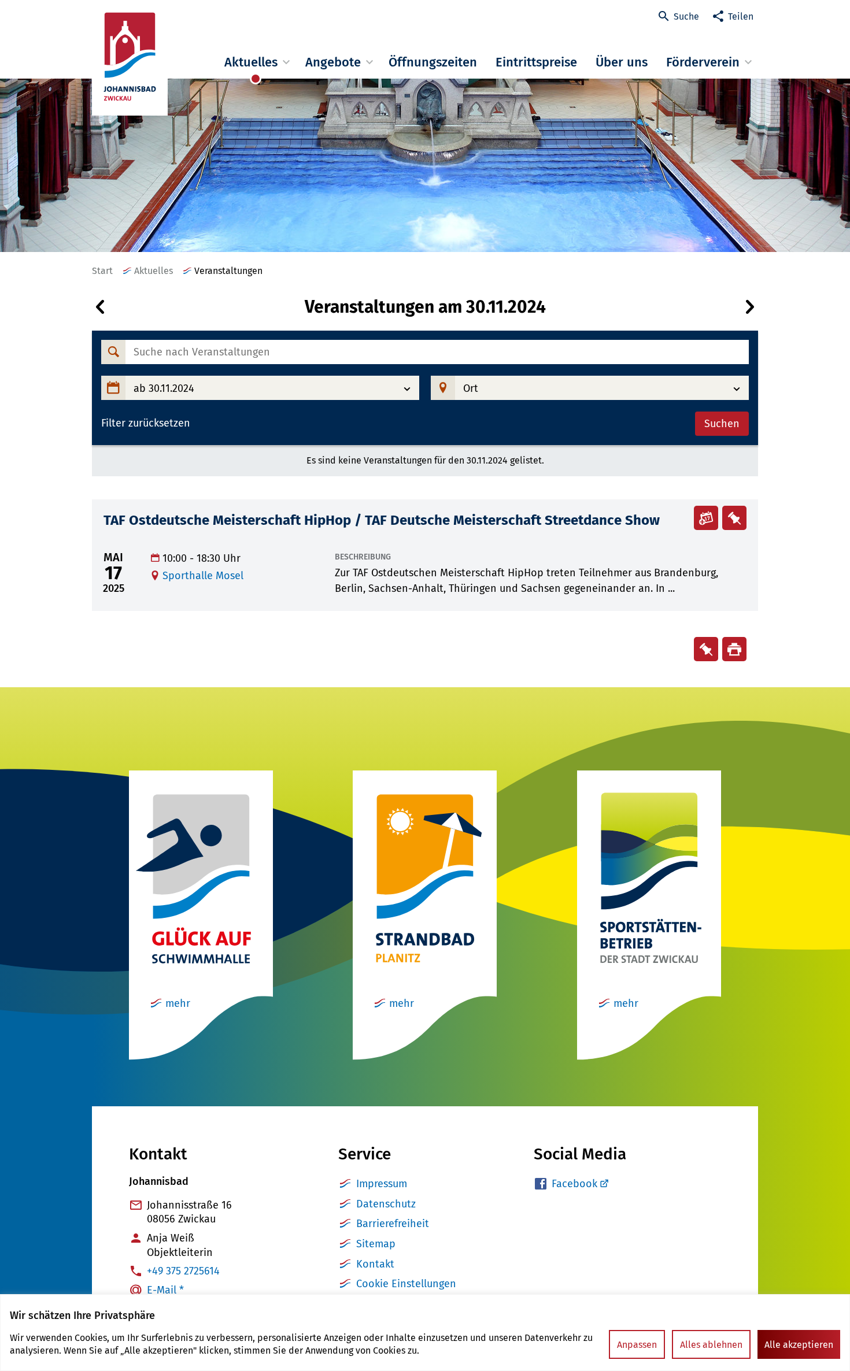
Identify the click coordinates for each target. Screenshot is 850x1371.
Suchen (722, 423)
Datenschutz (386, 1204)
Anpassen (637, 1344)
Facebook (574, 1183)
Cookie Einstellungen (406, 1283)
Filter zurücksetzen (145, 423)
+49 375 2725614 (183, 1271)
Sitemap (376, 1243)
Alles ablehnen (711, 1344)
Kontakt (375, 1264)
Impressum (381, 1183)
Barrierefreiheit (392, 1223)
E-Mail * (165, 1290)
